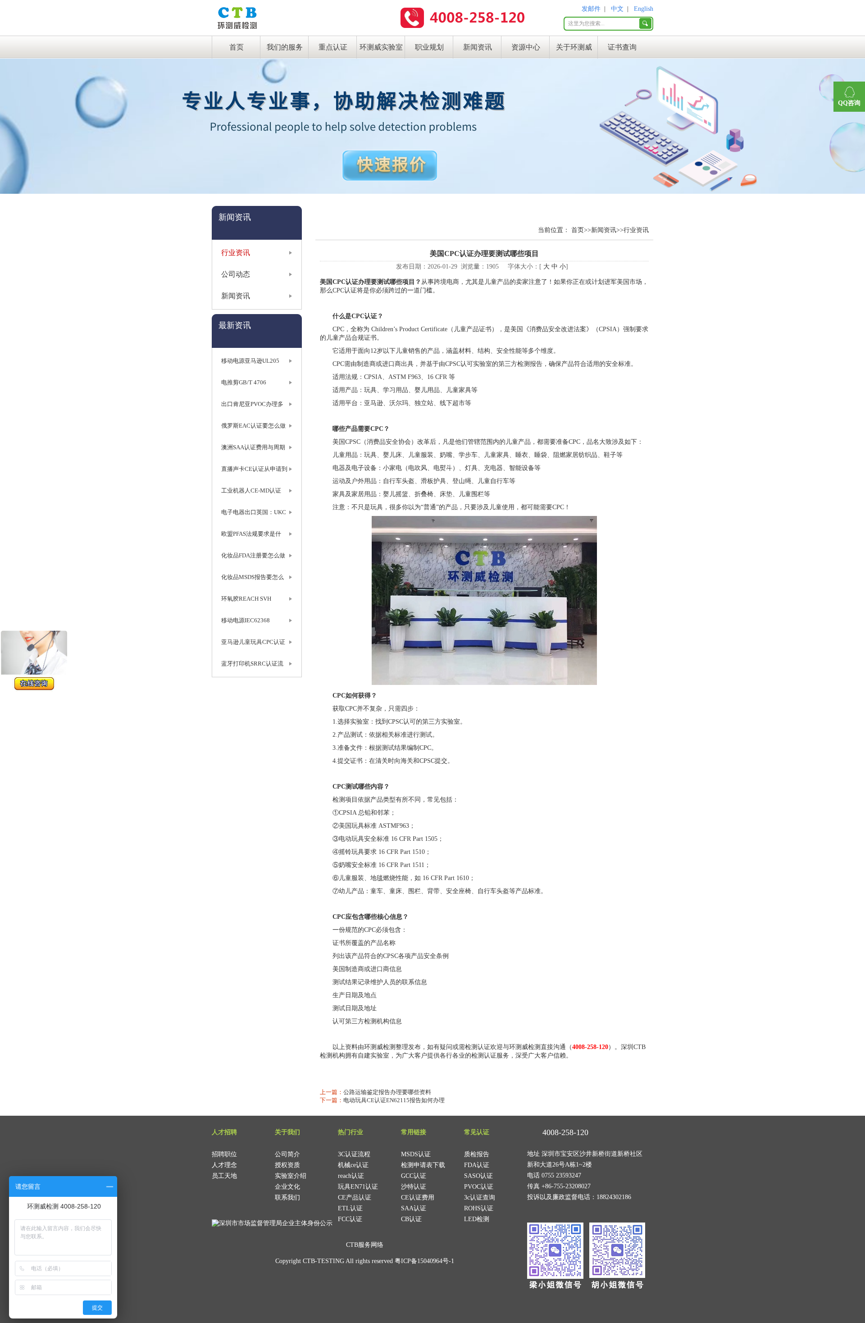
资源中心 (525, 47)
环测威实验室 (381, 47)
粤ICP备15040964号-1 (424, 1261)
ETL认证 (350, 1208)
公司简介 (287, 1154)
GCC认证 (413, 1175)
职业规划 (429, 47)
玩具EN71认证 (358, 1186)
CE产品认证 (354, 1197)
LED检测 (476, 1219)
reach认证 (351, 1175)
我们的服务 (285, 47)
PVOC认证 (478, 1186)
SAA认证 (413, 1208)
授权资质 (287, 1165)
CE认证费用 (417, 1197)
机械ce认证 (353, 1165)
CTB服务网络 (364, 1244)
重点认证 (333, 47)
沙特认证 (413, 1186)
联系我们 (287, 1197)
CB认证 (411, 1219)
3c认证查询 (479, 1197)
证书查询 (622, 47)
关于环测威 (574, 47)
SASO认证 (478, 1175)
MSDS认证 (416, 1154)
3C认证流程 (354, 1154)
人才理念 (224, 1165)
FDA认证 (476, 1165)
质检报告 (476, 1154)
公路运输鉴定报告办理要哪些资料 (387, 1092)
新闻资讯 (477, 47)
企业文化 (287, 1186)
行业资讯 (235, 252)
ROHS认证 (478, 1208)
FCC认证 (350, 1219)
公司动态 (235, 274)
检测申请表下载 (423, 1165)
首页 (236, 47)
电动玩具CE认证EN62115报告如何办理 (394, 1100)
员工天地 (224, 1175)
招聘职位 (224, 1154)
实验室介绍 (290, 1175)
